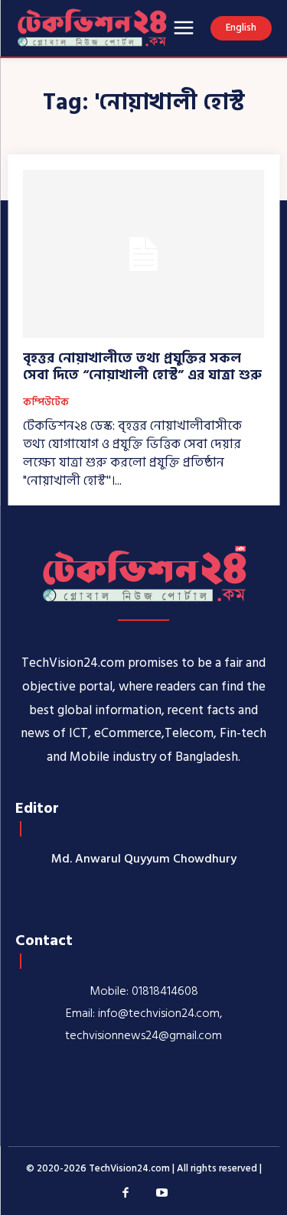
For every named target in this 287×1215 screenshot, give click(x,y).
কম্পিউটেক (46, 403)
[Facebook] (125, 1193)
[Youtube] (162, 1193)
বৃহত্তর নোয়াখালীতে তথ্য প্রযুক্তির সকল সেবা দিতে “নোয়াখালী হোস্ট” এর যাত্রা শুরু (142, 366)
